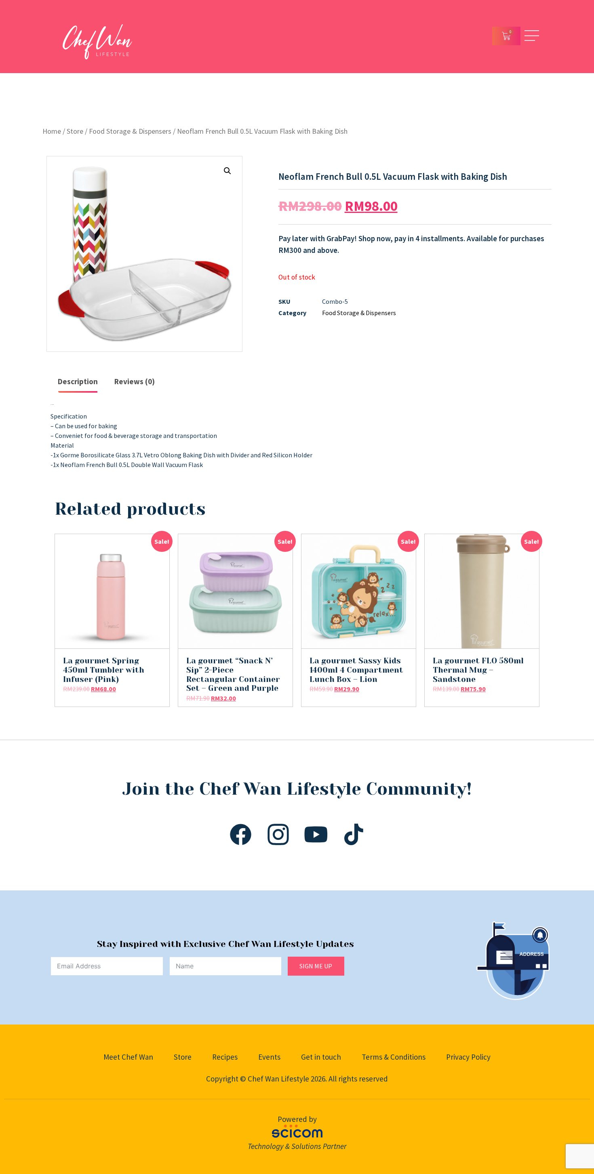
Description (78, 381)
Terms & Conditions (393, 1057)
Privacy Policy (468, 1057)
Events (269, 1057)
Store (75, 131)
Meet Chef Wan (128, 1057)
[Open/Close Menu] (531, 36)
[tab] (77, 382)
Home (51, 131)
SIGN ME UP (315, 966)
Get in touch (321, 1057)
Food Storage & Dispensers (130, 131)
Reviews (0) (134, 381)
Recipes (225, 1057)
